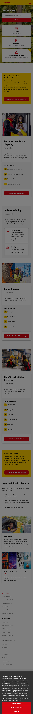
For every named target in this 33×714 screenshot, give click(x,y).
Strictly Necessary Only (17, 707)
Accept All (16, 711)
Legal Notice (18, 700)
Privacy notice (11, 700)
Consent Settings (16, 703)
